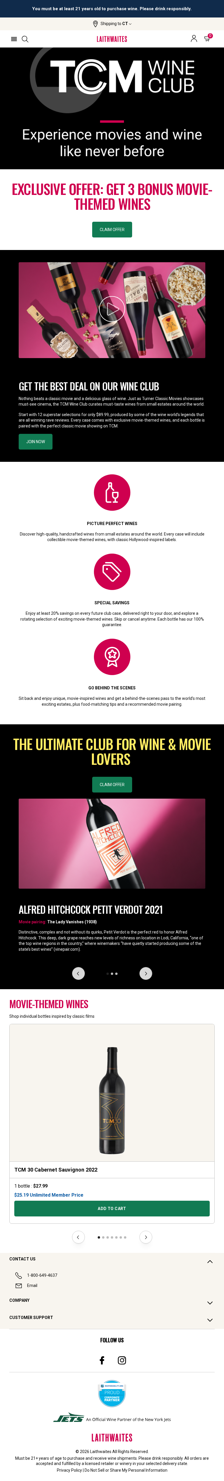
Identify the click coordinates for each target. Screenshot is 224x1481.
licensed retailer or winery (108, 1463)
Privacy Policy (69, 1470)
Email (32, 1285)
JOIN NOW (35, 441)
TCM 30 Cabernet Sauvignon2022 (55, 1170)
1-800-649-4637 (42, 1275)
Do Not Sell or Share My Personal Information (126, 1470)
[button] (112, 23)
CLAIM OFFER (112, 229)
